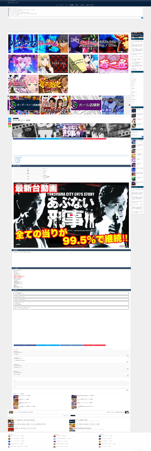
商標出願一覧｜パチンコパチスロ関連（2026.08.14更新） (136, 69)
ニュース (133, 103)
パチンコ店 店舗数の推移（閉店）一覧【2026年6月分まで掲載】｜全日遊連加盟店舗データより (137, 66)
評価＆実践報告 (134, 99)
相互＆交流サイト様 (134, 134)
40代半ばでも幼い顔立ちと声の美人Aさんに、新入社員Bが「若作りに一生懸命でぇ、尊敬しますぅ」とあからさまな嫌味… (22, 9)
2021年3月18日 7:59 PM (19, 372)
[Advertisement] (75, 25)
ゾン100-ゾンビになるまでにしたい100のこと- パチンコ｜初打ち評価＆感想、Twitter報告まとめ (19, 12)
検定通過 (133, 84)
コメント (15, 380)
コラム (132, 77)
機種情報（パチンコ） (15, 118)
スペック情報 (17, 160)
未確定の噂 (133, 88)
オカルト (133, 97)
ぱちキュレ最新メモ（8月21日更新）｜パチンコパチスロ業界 (137, 60)
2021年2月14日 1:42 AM (19, 365)
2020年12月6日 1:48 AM (19, 352)
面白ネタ (133, 73)
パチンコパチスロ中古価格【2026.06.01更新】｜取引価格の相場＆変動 (137, 62)
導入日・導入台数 (18, 157)
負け (132, 86)
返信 (127, 355)
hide (17, 155)
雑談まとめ (133, 101)
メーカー (133, 75)
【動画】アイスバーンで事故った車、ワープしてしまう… (15, 8)
